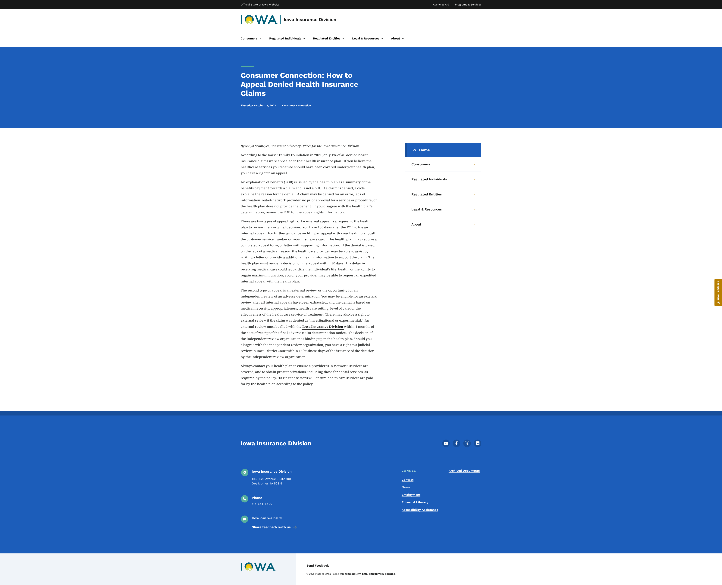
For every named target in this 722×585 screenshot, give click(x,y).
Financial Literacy (415, 502)
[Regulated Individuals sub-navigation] (304, 38)
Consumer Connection (296, 105)
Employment (411, 494)
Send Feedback (317, 565)
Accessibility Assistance (420, 510)
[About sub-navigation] (403, 38)
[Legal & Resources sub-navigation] (382, 38)
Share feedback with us (271, 527)
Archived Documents (464, 470)
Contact (407, 479)
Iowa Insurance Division (310, 19)
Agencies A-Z (441, 4)
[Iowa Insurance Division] (259, 19)
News (406, 487)
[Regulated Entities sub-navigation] (343, 38)
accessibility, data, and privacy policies (370, 574)
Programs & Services (468, 4)
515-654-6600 (262, 504)
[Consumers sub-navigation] (260, 38)
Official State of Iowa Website (260, 4)
